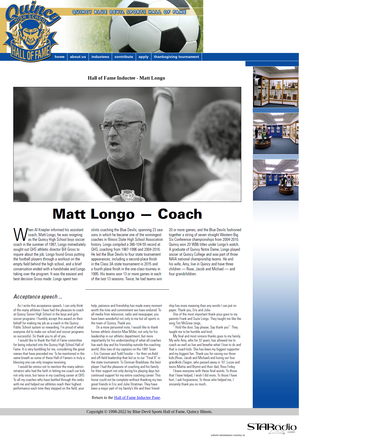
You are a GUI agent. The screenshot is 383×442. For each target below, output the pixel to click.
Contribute (124, 57)
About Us (78, 57)
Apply (144, 57)
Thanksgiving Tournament (176, 57)
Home (60, 57)
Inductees (100, 57)
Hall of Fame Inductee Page (137, 397)
